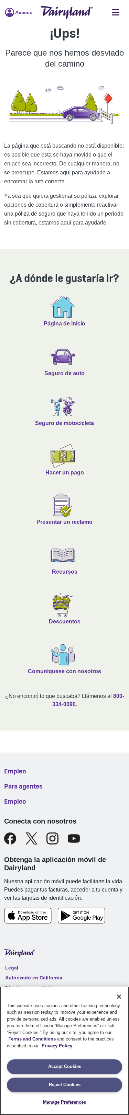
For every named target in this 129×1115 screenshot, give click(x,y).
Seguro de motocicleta (64, 423)
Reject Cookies (64, 1084)
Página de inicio (64, 323)
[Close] (119, 996)
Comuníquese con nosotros (64, 671)
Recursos (64, 572)
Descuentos (64, 621)
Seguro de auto (64, 373)
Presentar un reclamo (64, 522)
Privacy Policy (57, 1045)
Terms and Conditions (32, 1039)
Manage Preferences (64, 1102)
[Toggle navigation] (115, 12)
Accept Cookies (64, 1066)
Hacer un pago (64, 472)
